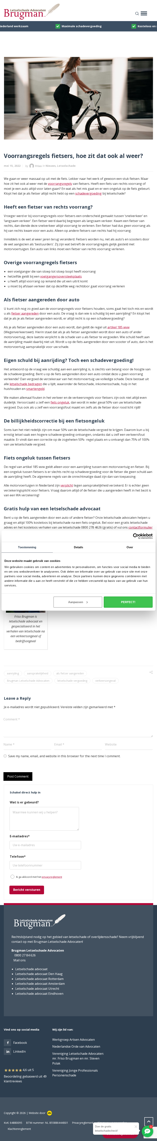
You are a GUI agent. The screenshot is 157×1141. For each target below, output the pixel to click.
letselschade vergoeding (72, 680)
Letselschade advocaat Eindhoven (39, 993)
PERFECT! (128, 601)
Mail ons (19, 960)
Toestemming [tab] (27, 547)
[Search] (136, 13)
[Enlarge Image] (78, 98)
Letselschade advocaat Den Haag (39, 974)
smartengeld (35, 389)
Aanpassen (75, 601)
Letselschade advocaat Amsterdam (40, 984)
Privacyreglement (82, 1123)
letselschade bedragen (26, 384)
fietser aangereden (25, 313)
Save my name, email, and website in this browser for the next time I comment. (64, 756)
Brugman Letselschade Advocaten (28, 680)
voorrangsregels (60, 184)
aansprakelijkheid (37, 673)
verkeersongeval (105, 680)
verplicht (67, 485)
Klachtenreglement (19, 1129)
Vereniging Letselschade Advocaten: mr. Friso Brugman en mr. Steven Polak (78, 1058)
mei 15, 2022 (12, 166)
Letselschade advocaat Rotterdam (39, 979)
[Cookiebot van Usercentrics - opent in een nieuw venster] (136, 536)
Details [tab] (78, 547)
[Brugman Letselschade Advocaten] (78, 12)
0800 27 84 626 (25, 955)
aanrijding (13, 673)
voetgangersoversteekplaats (61, 276)
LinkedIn (19, 1051)
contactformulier (140, 527)
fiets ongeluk (60, 402)
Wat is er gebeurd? (24, 802)
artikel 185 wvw (118, 327)
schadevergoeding (88, 193)
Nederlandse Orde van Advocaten (76, 1046)
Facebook (20, 1043)
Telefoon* (18, 856)
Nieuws (51, 166)
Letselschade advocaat (31, 969)
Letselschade (66, 166)
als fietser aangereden (70, 673)
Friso (38, 166)
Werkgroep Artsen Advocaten (73, 1039)
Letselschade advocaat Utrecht (37, 988)
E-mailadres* (20, 836)
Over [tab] (130, 547)
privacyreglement (52, 877)
